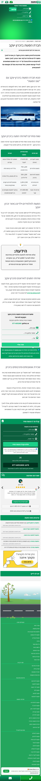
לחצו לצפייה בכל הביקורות (20, 502)
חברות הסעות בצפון (35, 724)
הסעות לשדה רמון (35, 709)
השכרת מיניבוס (36, 666)
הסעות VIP (37, 690)
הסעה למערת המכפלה (34, 758)
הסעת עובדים (36, 712)
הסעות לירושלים (35, 749)
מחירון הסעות (36, 628)
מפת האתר (37, 660)
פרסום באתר (36, 647)
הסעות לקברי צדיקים (34, 755)
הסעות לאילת (36, 761)
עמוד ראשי (37, 625)
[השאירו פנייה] (6, 2)
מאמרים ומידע (36, 638)
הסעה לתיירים (36, 715)
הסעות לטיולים (36, 733)
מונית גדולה (37, 669)
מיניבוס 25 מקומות (35, 675)
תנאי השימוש (20, 20)
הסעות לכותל (36, 743)
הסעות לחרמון (36, 736)
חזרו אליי (20, 344)
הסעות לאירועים (35, 681)
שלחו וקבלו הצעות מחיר (20, 444)
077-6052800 (16, 323)
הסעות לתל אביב (35, 752)
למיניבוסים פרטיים (33, 293)
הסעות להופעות (36, 696)
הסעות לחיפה (36, 746)
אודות (38, 641)
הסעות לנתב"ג (36, 705)
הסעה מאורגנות (36, 764)
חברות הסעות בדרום (34, 718)
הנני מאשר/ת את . (22, 21)
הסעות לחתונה (36, 684)
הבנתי (6, 771)
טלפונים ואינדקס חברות (34, 632)
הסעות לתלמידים (35, 702)
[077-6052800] (11, 2)
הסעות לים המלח (35, 739)
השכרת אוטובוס (36, 672)
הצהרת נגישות (36, 656)
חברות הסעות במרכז (34, 721)
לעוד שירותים (36, 727)
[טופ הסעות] (36, 2)
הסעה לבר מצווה (35, 687)
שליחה (13, 9)
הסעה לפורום (36, 693)
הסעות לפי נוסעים (35, 635)
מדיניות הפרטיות (8, 350)
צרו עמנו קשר (36, 644)
